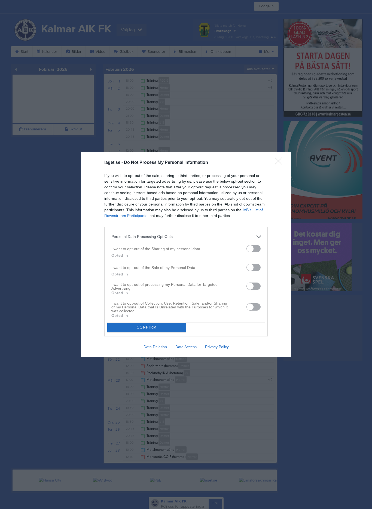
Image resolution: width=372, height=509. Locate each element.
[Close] (280, 163)
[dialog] (186, 254)
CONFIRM (147, 327)
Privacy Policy (217, 347)
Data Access (186, 347)
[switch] (253, 248)
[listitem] (186, 237)
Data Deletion (155, 347)
